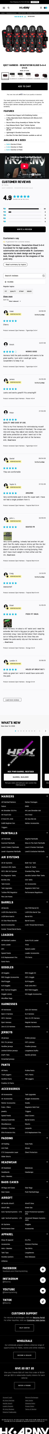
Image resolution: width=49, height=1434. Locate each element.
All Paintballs (5, 839)
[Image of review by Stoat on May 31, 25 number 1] (8, 623)
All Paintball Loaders (8, 940)
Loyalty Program (8, 1406)
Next (45, 39)
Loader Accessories (32, 953)
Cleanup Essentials (8, 1120)
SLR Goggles (29, 981)
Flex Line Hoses (6, 897)
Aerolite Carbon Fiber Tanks (35, 875)
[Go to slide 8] (34, 731)
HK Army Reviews (8, 1409)
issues (29, 291)
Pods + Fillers (6, 1107)
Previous (3, 39)
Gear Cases (5, 1192)
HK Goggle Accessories (33, 994)
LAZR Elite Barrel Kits (9, 912)
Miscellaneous (6, 1124)
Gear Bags (28, 1188)
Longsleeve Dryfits (31, 1051)
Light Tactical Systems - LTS (11, 1218)
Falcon (3, 806)
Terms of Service (30, 1409)
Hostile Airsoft (7, 1403)
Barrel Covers (30, 921)
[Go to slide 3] (21, 731)
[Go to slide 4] (23, 731)
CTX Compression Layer (9, 1152)
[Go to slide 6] (29, 731)
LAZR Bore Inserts (7, 916)
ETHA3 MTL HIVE (7, 819)
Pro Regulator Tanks (8, 875)
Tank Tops (5, 1253)
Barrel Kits (28, 916)
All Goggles (5, 973)
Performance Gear (7, 1228)
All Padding (5, 1144)
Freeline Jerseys (30, 1046)
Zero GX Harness (31, 1010)
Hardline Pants (6, 1079)
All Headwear (6, 1168)
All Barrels (5, 908)
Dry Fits (28, 1240)
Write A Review (24, 229)
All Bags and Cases (8, 1188)
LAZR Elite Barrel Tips (33, 912)
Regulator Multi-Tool (32, 888)
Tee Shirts (28, 1248)
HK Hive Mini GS (30, 819)
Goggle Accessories (32, 1099)
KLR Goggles (5, 986)
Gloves (27, 1148)
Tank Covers (5, 884)
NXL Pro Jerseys (7, 1042)
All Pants (4, 1070)
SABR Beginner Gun (8, 823)
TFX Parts (28, 957)
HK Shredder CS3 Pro (9, 810)
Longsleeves (29, 1253)
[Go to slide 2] (18, 731)
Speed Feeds (6, 953)
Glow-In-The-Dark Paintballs (35, 843)
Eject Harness (6, 1022)
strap (21, 291)
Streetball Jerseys (7, 1059)
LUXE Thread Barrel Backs (34, 925)
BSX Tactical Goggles (9, 990)
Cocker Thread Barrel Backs (11, 929)
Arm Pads (4, 1148)
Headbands (5, 1172)
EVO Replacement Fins (9, 957)
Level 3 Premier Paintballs (34, 847)
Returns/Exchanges (31, 1397)
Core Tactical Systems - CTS (11, 1212)
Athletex (4, 1261)
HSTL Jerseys (30, 1042)
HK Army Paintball (8, 1400)
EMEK (27, 806)
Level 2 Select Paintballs (10, 847)
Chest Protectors (31, 1152)
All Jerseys (5, 1038)
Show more (7, 296)
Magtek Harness (31, 1022)
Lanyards (28, 1128)
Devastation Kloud (11, 13)
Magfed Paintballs (31, 839)
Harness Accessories (32, 1026)
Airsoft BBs (5, 1208)
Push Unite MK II (30, 986)
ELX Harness (29, 1014)
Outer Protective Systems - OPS (35, 1213)
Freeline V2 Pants (7, 1083)
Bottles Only (5, 880)
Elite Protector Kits (8, 1132)
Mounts (27, 1124)
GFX (2, 949)
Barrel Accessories (8, 925)
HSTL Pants (29, 1075)
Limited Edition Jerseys (9, 1051)
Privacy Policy (29, 1406)
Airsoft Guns (29, 1203)
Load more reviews (12, 700)
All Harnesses (6, 1010)
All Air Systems (6, 863)
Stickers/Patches (31, 1244)
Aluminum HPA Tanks (8, 867)
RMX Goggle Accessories (10, 977)
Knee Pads (29, 1144)
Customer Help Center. (36, 1320)
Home (3, 13)
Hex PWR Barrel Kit (32, 908)
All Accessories (6, 1094)
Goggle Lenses (6, 994)
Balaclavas (29, 1168)
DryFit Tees (5, 1055)
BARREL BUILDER (21, 777)
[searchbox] (22, 275)
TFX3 (27, 945)
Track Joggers (6, 1075)
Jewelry (4, 1111)
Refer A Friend (24, 1385)
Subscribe (35, 2)
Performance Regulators (34, 892)
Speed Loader (30, 949)
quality (13, 291)
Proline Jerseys (30, 1038)
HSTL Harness (6, 1018)
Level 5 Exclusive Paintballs (35, 851)
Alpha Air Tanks (30, 867)
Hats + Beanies (6, 1176)
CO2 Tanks (28, 880)
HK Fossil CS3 (6, 815)
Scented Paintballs (8, 843)
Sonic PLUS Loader (32, 940)
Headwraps (29, 1172)
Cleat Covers (29, 1116)
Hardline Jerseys (7, 1046)
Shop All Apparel (7, 1240)
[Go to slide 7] (32, 731)
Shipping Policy (30, 1403)
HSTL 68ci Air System (9, 871)
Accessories (29, 1228)
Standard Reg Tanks (32, 871)
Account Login (7, 1397)
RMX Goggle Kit (30, 973)
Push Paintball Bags (32, 1192)
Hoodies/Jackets (7, 1257)
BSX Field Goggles (31, 990)
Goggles (28, 1224)
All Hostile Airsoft (7, 1203)
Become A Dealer (24, 1355)
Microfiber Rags (6, 998)
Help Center (24, 1328)
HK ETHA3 (28, 815)
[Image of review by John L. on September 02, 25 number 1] (8, 536)
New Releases (30, 1257)
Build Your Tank (30, 863)
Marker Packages (31, 802)
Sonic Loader (6, 945)
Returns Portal (39, 1317)
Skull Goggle (5, 981)
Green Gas (28, 1208)
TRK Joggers (29, 1079)
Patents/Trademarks (9, 1412)
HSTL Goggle (29, 977)
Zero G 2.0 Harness (8, 1026)
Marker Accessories (32, 823)
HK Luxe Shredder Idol (33, 810)
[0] (45, 7)
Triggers (4, 827)
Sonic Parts (5, 961)
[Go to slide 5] (26, 731)
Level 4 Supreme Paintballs (11, 851)
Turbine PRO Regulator (9, 892)
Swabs (27, 1103)
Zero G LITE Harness (32, 1018)
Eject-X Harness (7, 1014)
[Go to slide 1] (15, 731)
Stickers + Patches (8, 1128)
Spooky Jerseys (30, 1055)
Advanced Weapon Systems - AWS (35, 1219)
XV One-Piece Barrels (9, 921)
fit (6, 291)
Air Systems (5, 1224)
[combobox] (24, 301)
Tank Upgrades (6, 888)
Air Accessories (30, 884)
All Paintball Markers (8, 802)
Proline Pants (29, 1070)
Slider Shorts (6, 1156)
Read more (12, 440)
